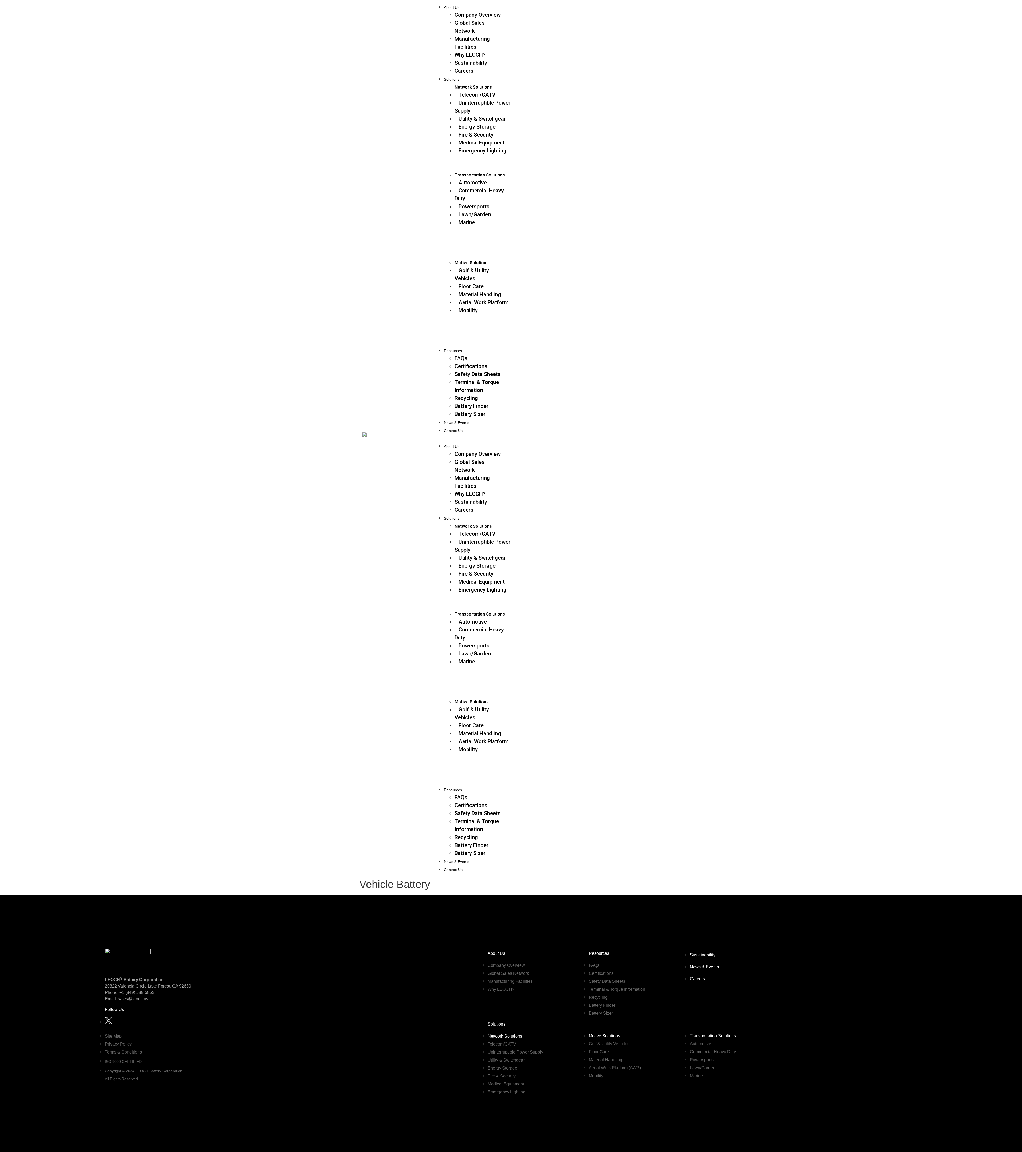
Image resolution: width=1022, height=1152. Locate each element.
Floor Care (471, 286)
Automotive (473, 182)
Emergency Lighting (482, 150)
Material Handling (480, 294)
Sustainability (471, 63)
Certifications (471, 366)
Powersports (474, 206)
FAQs (461, 358)
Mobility (468, 310)
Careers (464, 71)
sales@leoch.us (132, 999)
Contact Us (453, 430)
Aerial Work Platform (484, 302)
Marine (467, 222)
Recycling (466, 398)
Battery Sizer (470, 414)
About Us (451, 7)
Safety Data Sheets (478, 374)
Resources (453, 351)
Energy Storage (477, 126)
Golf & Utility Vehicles (472, 274)
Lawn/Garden (475, 214)
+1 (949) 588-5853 (136, 992)
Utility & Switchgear (482, 118)
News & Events (456, 422)
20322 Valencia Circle (126, 986)
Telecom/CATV (477, 95)
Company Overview (478, 15)
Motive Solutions (472, 262)
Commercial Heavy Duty (479, 194)
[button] (546, 438)
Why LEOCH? (470, 55)
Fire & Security (476, 134)
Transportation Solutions (480, 174)
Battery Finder (471, 406)
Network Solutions (473, 87)
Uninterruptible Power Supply (482, 107)
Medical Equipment (482, 142)
